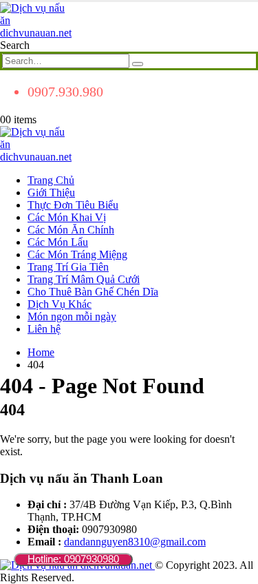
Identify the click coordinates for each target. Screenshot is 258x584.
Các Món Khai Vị (67, 217)
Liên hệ (44, 329)
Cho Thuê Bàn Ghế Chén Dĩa (93, 292)
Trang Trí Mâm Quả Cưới (84, 279)
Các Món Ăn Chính (71, 230)
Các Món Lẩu (58, 242)
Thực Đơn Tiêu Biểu (73, 205)
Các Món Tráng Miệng (77, 254)
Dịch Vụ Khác (60, 304)
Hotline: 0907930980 (73, 559)
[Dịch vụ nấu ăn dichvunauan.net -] (38, 33)
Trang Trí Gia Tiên (68, 267)
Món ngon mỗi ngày (72, 316)
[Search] (137, 64)
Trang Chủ (51, 180)
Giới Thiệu (51, 192)
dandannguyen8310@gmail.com (135, 542)
